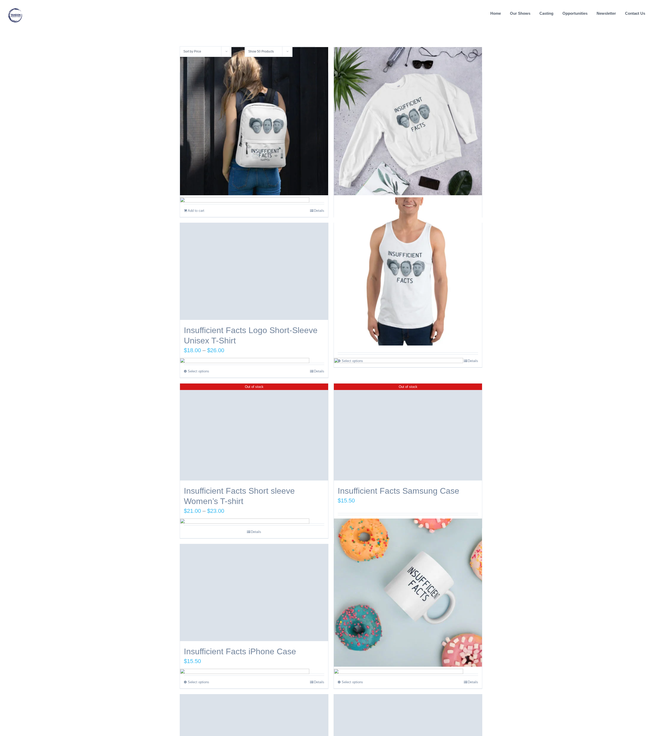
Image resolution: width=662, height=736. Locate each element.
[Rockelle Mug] (408, 592)
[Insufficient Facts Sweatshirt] (408, 121)
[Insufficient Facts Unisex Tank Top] (408, 271)
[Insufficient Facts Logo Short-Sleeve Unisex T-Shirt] (254, 271)
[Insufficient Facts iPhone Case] (254, 592)
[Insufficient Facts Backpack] (254, 121)
